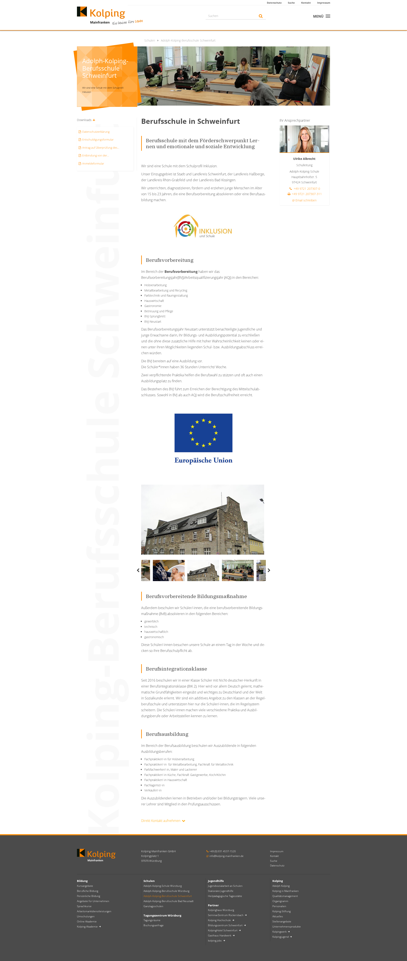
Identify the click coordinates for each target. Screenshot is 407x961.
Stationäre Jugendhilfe (220, 891)
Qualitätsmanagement (285, 896)
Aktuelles (277, 916)
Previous (138, 570)
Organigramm (280, 901)
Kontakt (306, 2)
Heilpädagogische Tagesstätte (225, 896)
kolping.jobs (215, 940)
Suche (291, 2)
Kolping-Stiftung (281, 911)
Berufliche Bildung (87, 891)
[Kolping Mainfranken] (110, 15)
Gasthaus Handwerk (220, 935)
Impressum (323, 2)
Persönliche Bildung (88, 896)
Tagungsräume (152, 920)
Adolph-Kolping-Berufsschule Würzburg (166, 891)
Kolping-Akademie (87, 926)
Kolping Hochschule (219, 920)
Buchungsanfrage (154, 925)
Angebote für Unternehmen (93, 901)
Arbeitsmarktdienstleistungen (94, 911)
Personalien (279, 906)
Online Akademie (87, 921)
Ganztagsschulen (153, 906)
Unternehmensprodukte (286, 926)
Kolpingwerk (279, 931)
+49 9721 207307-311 (306, 194)
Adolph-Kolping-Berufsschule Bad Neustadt (169, 901)
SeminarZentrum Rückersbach (226, 915)
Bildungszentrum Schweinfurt (225, 925)
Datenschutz (274, 2)
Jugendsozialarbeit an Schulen (225, 885)
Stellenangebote (281, 921)
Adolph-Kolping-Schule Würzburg (163, 885)
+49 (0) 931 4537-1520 (222, 851)
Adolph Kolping (281, 885)
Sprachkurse (84, 906)
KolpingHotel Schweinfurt (223, 930)
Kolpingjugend (280, 936)
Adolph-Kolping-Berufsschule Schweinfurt (168, 896)
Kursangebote (85, 885)
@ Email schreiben (304, 200)
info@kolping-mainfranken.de (226, 856)
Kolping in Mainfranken (285, 891)
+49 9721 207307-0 (306, 189)
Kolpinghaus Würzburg (221, 910)
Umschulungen (86, 916)
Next (269, 570)
